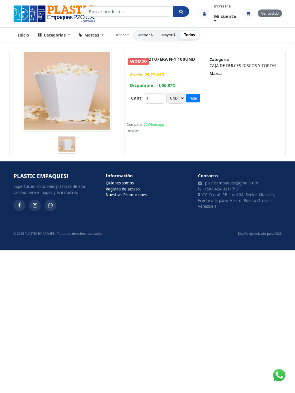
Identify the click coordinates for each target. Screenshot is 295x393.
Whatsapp (155, 124)
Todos (189, 34)
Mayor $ (168, 34)
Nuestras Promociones (126, 194)
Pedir (192, 98)
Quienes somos (120, 183)
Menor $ (145, 34)
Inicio (23, 35)
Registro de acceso (123, 189)
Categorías (55, 35)
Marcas (91, 35)
